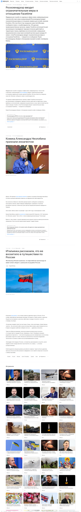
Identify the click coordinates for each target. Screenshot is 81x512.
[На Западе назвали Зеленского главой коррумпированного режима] (49, 483)
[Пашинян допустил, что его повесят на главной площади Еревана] (14, 465)
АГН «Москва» (19, 4)
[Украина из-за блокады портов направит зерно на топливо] (14, 430)
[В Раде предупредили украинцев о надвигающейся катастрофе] (14, 448)
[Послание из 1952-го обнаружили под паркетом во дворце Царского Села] (67, 430)
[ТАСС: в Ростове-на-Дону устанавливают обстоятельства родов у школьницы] (67, 395)
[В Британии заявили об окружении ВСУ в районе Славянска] (49, 465)
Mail (1, 511)
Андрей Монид (12, 265)
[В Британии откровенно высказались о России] (49, 501)
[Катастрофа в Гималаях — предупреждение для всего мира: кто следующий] (31, 413)
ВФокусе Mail (18, 248)
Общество (25, 4)
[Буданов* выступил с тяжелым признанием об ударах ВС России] (14, 413)
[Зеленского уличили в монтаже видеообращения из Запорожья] (14, 395)
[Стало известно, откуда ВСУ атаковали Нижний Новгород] (31, 465)
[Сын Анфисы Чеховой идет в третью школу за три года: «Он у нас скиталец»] (31, 483)
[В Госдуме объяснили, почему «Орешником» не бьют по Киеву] (49, 448)
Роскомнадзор (23, 92)
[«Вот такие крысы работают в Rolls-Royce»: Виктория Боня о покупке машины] (67, 448)
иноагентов (22, 214)
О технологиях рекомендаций (63, 511)
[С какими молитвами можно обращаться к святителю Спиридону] (67, 465)
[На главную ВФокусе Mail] (5, 1)
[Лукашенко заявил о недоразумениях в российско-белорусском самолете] (49, 377)
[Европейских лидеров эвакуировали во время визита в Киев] (31, 448)
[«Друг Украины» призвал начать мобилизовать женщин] (67, 501)
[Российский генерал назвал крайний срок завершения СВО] (31, 377)
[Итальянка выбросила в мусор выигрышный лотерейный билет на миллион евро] (14, 501)
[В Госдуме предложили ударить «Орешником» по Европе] (67, 377)
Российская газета (19, 135)
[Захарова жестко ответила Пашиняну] (49, 413)
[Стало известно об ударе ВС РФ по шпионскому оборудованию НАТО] (67, 413)
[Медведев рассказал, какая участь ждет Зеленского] (49, 395)
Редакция (43, 511)
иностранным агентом (21, 196)
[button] (27, 56)
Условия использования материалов (52, 511)
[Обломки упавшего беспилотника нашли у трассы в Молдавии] (14, 483)
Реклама (9, 511)
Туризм (23, 248)
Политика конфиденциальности (74, 511)
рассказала (14, 315)
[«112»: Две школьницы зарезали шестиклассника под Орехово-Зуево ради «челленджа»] (49, 430)
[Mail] (1, 1)
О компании (5, 511)
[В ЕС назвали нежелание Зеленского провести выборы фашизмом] (31, 395)
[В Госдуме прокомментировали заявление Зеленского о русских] (14, 377)
